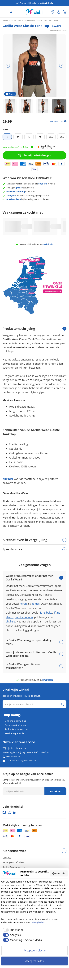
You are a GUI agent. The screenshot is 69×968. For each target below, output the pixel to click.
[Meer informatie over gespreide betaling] (65, 121)
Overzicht (60, 873)
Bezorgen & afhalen (15, 725)
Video (12, 93)
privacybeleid (38, 922)
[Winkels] (53, 12)
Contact (7, 857)
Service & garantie (14, 733)
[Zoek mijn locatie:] (47, 12)
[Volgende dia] (61, 66)
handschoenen (24, 617)
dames (35, 603)
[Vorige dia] (8, 66)
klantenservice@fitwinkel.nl (21, 760)
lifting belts (45, 612)
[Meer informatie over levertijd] (32, 147)
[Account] (58, 12)
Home (5, 20)
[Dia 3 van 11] (43, 106)
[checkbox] (12, 930)
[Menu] (5, 12)
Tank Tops (16, 20)
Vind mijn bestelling (15, 720)
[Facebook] (4, 812)
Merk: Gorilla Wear (57, 30)
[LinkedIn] (14, 812)
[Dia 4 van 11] (59, 106)
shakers (10, 621)
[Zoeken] (11, 12)
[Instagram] (9, 812)
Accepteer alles (34, 961)
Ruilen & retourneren (16, 729)
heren (23, 603)
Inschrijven (55, 791)
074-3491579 (13, 756)
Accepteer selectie (35, 950)
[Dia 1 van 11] (10, 106)
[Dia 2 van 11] (26, 106)
